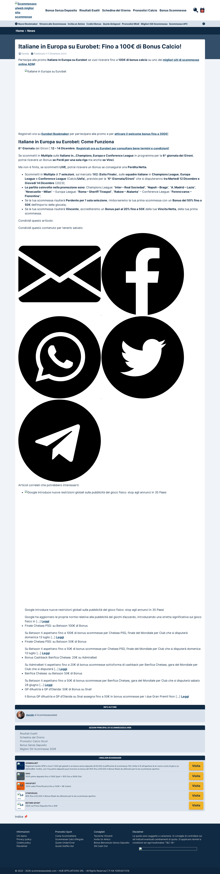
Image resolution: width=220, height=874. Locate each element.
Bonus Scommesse (173, 10)
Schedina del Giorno (116, 10)
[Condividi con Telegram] (59, 480)
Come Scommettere (65, 835)
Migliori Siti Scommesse (154, 23)
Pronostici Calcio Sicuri (34, 741)
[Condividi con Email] (59, 314)
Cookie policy (24, 842)
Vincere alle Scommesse (52, 23)
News (31, 30)
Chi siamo (22, 835)
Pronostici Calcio (145, 10)
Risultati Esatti (89, 10)
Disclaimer (22, 846)
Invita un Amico (76, 23)
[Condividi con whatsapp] (59, 397)
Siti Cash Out (101, 846)
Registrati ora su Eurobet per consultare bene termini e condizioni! (122, 148)
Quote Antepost (111, 23)
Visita (196, 766)
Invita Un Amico (102, 839)
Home (20, 30)
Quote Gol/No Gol (64, 846)
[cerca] (195, 10)
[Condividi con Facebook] (142, 314)
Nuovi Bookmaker (28, 23)
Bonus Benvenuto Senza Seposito (111, 842)
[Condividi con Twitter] (142, 397)
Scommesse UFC (178, 23)
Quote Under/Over (65, 842)
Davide (25, 53)
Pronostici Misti (130, 23)
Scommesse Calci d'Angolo (69, 839)
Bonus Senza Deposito (61, 10)
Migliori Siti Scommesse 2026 (38, 748)
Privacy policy (24, 839)
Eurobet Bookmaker (55, 134)
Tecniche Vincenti (103, 835)
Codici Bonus (93, 23)
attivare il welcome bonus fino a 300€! (141, 134)
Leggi (45, 621)
